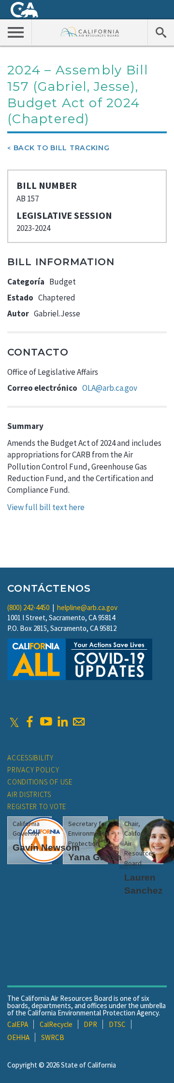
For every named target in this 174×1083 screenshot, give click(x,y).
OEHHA (18, 1037)
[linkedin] (62, 721)
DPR (90, 1024)
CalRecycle (56, 1024)
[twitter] (14, 721)
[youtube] (46, 721)
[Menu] (16, 31)
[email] (78, 721)
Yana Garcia (95, 857)
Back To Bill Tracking (62, 147)
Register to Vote (36, 806)
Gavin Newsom (46, 847)
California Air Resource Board (89, 32)
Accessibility (30, 757)
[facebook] (29, 721)
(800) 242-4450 (28, 607)
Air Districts (29, 794)
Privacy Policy (33, 769)
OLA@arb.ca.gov (109, 388)
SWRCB (52, 1037)
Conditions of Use (39, 781)
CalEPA (17, 1024)
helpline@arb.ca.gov (87, 607)
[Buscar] (160, 31)
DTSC (117, 1024)
